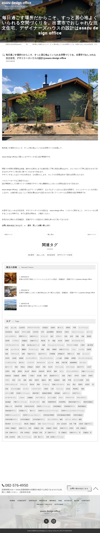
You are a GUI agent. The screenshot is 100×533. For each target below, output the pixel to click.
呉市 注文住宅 (61, 424)
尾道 (13, 371)
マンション (59, 389)
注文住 (68, 389)
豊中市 (49, 371)
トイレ (74, 349)
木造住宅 (41, 371)
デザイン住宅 (26, 332)
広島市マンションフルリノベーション (72, 411)
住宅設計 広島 (37, 432)
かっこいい (86, 354)
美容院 (89, 336)
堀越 (53, 341)
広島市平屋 (18, 406)
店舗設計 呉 (87, 432)
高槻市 (67, 341)
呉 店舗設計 (63, 432)
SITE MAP (59, 504)
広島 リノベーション (24, 437)
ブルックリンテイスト (46, 358)
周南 (38, 384)
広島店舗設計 (57, 406)
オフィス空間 (9, 393)
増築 (48, 349)
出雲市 (84, 376)
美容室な (75, 389)
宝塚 (87, 380)
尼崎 (64, 380)
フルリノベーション (78, 332)
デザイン (59, 336)
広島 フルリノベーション (46, 424)
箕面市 (38, 367)
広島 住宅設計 (25, 432)
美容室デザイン (54, 376)
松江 (6, 327)
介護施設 (30, 397)
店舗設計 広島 (38, 428)
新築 (6, 354)
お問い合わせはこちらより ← (14, 225)
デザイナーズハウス (34, 327)
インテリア (30, 362)
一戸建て (31, 376)
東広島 (43, 341)
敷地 (57, 362)
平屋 (74, 327)
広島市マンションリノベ (12, 415)
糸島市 (37, 380)
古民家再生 (62, 402)
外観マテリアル (64, 349)
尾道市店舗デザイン (75, 402)
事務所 (54, 349)
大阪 (82, 336)
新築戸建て (36, 393)
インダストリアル (10, 362)
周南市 (68, 327)
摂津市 (91, 376)
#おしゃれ (41, 255)
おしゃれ (13, 327)
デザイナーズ (70, 397)
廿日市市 (35, 332)
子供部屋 (52, 354)
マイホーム (46, 384)
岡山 (74, 384)
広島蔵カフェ (23, 411)
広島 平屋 (72, 424)
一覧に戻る (50, 234)
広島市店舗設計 (78, 415)
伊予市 (77, 376)
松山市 (27, 371)
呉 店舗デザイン (50, 432)
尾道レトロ (8, 406)
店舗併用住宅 (52, 402)
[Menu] (96, 4)
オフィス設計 (52, 397)
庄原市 (7, 371)
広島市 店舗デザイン (85, 424)
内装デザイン (34, 336)
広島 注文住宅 (10, 437)
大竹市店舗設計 (25, 419)
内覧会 (23, 367)
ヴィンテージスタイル (85, 358)
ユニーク (50, 362)
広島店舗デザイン (69, 406)
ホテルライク (41, 362)
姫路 (30, 380)
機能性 (24, 349)
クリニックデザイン (73, 371)
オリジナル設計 (15, 389)
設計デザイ (80, 367)
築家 (25, 380)
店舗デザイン (34, 341)
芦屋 (69, 380)
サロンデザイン (81, 397)
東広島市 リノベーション (13, 424)
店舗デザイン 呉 (75, 432)
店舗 (77, 336)
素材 (82, 389)
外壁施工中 (61, 354)
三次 (19, 380)
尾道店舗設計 (82, 406)
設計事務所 (50, 332)
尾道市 (80, 384)
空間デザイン (23, 336)
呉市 (42, 332)
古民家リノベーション (23, 393)
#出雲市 (31, 255)
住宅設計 (45, 327)
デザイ (7, 380)
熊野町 (24, 376)
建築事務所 (73, 362)
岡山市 (32, 384)
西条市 (34, 371)
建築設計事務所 (47, 393)
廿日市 (60, 341)
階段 (43, 402)
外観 (6, 349)
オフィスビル (70, 367)
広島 (66, 336)
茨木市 (7, 358)
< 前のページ (8, 234)
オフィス (89, 332)
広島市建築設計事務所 (63, 415)
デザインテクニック (11, 384)
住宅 (71, 336)
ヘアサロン (15, 341)
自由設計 (57, 380)
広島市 (67, 332)
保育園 (73, 358)
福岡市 (20, 371)
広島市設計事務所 (48, 415)
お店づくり (66, 393)
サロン (61, 397)
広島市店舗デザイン (11, 419)
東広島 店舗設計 (29, 424)
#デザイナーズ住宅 (64, 255)
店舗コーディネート (58, 384)
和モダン (21, 362)
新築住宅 (8, 376)
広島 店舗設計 (81, 428)
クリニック (44, 336)
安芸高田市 (8, 332)
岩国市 (53, 327)
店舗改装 (16, 376)
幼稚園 (67, 358)
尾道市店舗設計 (88, 402)
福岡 (55, 371)
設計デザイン (43, 354)
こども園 (59, 358)
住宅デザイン (77, 393)
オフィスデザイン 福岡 (55, 419)
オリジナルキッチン (78, 341)
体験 (42, 349)
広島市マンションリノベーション (48, 411)
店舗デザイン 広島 (25, 428)
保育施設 (57, 393)
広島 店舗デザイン (11, 432)
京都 (63, 376)
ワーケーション (33, 349)
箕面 (6, 389)
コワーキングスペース (12, 345)
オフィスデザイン (10, 336)
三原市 (83, 345)
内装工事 (64, 362)
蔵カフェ (32, 411)
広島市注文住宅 (29, 406)
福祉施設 (8, 402)
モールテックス (34, 402)
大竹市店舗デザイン (39, 419)
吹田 (13, 380)
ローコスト (83, 362)
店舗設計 (24, 341)
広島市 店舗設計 (10, 428)
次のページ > (92, 234)
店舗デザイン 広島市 (66, 428)
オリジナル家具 (78, 380)
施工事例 (90, 345)
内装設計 (30, 367)
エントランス (15, 349)
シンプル (81, 349)
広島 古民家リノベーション (55, 437)
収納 (78, 354)
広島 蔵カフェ (38, 437)
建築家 (21, 358)
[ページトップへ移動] (95, 488)
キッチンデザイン (31, 358)
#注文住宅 (51, 255)
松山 (68, 384)
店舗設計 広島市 (51, 428)
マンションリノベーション (56, 345)
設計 (52, 336)
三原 (52, 389)
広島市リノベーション (43, 406)
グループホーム (40, 397)
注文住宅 (22, 327)
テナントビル (59, 367)
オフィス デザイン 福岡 (73, 419)
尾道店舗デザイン (10, 411)
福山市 (17, 332)
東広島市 (59, 332)
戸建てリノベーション (20, 402)
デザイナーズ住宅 (72, 345)
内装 (44, 367)
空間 (23, 354)
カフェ (62, 371)
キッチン (26, 389)
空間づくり (70, 354)
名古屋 (39, 376)
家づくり (60, 327)
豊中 (50, 380)
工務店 (46, 389)
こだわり (21, 397)
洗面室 (89, 349)
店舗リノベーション (88, 371)
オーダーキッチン (10, 397)
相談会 (44, 380)
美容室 (7, 341)
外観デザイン (32, 354)
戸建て (70, 376)
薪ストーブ (8, 367)
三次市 (89, 367)
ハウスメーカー (36, 389)
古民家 (14, 358)
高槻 (43, 345)
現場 (23, 345)
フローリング (15, 354)
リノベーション (83, 327)
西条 (16, 367)
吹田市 (87, 384)
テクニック (23, 384)
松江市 (50, 367)
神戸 (45, 376)
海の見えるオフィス (33, 345)
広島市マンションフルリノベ (31, 415)
